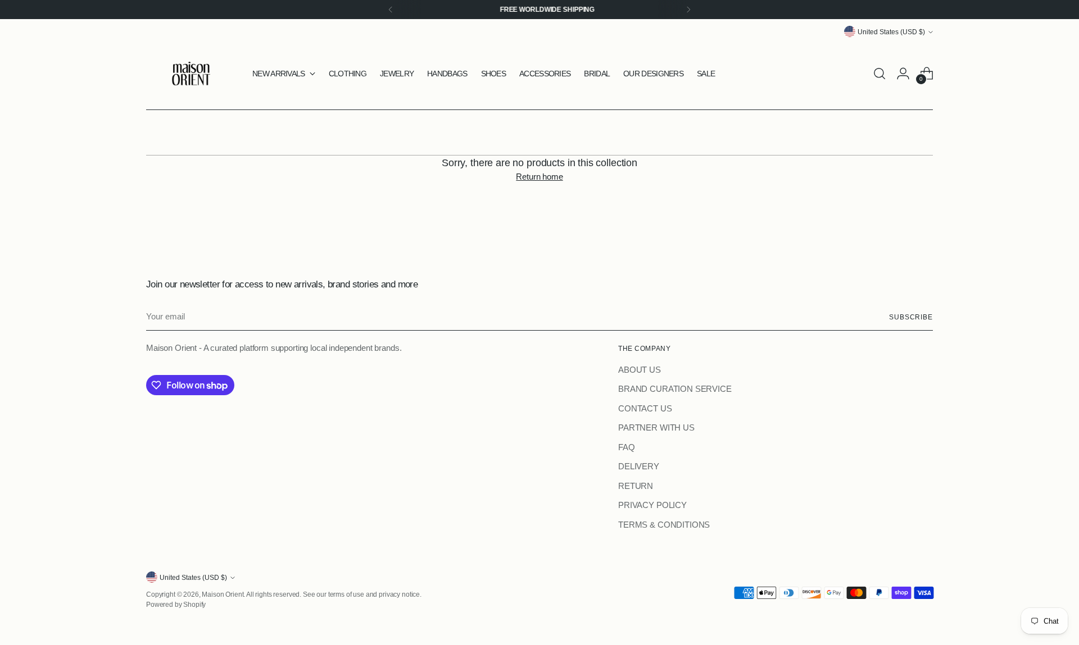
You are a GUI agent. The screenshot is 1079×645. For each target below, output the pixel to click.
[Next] (688, 9)
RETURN (635, 486)
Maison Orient (222, 594)
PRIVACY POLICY (652, 505)
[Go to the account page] (903, 73)
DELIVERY (638, 466)
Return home (539, 176)
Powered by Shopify (176, 604)
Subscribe (911, 317)
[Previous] (390, 9)
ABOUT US (639, 369)
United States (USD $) (891, 31)
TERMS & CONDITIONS (664, 524)
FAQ (626, 447)
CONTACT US (645, 408)
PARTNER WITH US (656, 427)
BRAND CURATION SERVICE (675, 389)
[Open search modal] (879, 73)
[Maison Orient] (191, 73)
